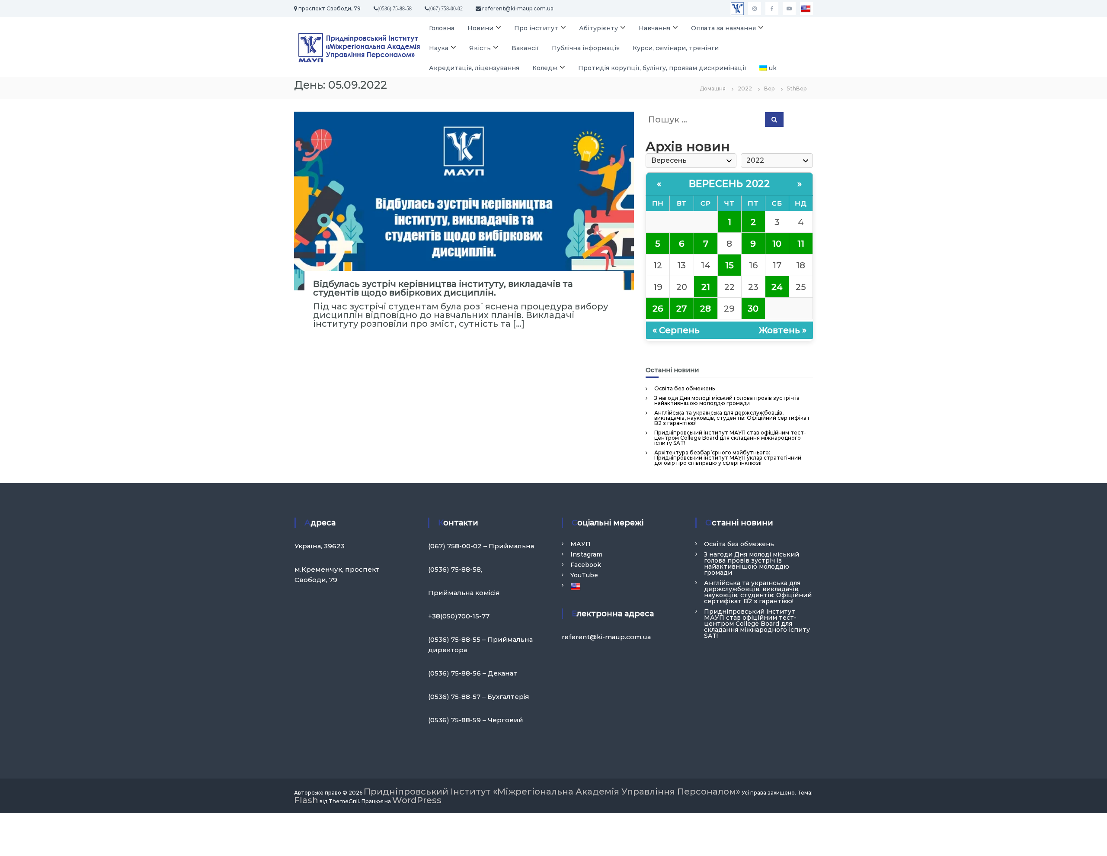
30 (753, 308)
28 (705, 308)
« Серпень (676, 330)
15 (729, 265)
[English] (806, 8)
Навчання (654, 28)
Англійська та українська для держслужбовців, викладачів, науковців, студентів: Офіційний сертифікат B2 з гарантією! (732, 417)
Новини (480, 28)
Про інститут (536, 28)
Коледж (544, 68)
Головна (441, 28)
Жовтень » (782, 330)
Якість (480, 48)
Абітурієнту (598, 28)
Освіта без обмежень (684, 388)
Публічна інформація (586, 48)
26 (658, 308)
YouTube (584, 575)
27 (681, 308)
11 (800, 243)
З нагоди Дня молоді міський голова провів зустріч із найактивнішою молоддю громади (727, 400)
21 (705, 287)
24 (777, 287)
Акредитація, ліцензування (474, 68)
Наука (438, 48)
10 (776, 243)
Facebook (585, 565)
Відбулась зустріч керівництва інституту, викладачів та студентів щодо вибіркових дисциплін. (443, 288)
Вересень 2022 (729, 184)
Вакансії (525, 48)
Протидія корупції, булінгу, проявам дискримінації (662, 68)
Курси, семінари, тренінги (676, 48)
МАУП (580, 544)
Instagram (586, 554)
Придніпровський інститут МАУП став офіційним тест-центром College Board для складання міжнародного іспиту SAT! (730, 437)
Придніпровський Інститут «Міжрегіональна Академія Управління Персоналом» (552, 791)
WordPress (417, 800)
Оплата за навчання (723, 28)
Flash (306, 800)
